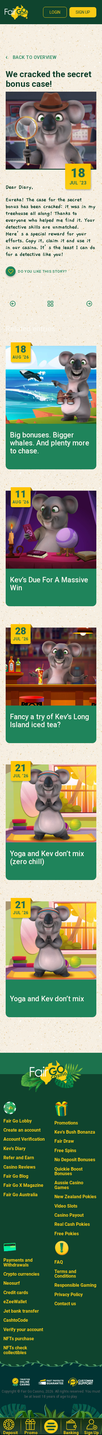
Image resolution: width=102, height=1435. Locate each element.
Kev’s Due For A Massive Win (49, 584)
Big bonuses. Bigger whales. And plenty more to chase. (49, 443)
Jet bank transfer (21, 1311)
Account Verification (24, 1139)
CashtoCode (15, 1320)
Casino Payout (69, 1215)
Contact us (65, 1303)
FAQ (58, 1262)
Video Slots (65, 1206)
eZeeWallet (15, 1301)
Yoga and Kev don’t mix (47, 999)
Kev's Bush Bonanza (74, 1132)
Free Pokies (66, 1233)
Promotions (66, 1123)
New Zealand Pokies (75, 1196)
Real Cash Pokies (72, 1224)
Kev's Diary (14, 1148)
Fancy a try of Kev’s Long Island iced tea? (49, 721)
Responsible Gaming (75, 1285)
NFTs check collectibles (15, 1350)
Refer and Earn (18, 1157)
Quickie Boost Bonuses (68, 1171)
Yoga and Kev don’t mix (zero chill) (47, 858)
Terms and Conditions (65, 1274)
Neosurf (11, 1283)
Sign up (83, 12)
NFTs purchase (18, 1338)
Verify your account (23, 1329)
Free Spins (65, 1150)
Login (55, 12)
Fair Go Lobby (17, 1121)
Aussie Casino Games (68, 1185)
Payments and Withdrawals (18, 1262)
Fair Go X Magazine (23, 1185)
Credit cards (15, 1292)
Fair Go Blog (15, 1176)
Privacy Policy (68, 1294)
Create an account (22, 1130)
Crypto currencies (21, 1274)
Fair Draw (64, 1141)
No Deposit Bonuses (74, 1159)
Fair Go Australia (20, 1194)
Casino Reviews (19, 1167)
